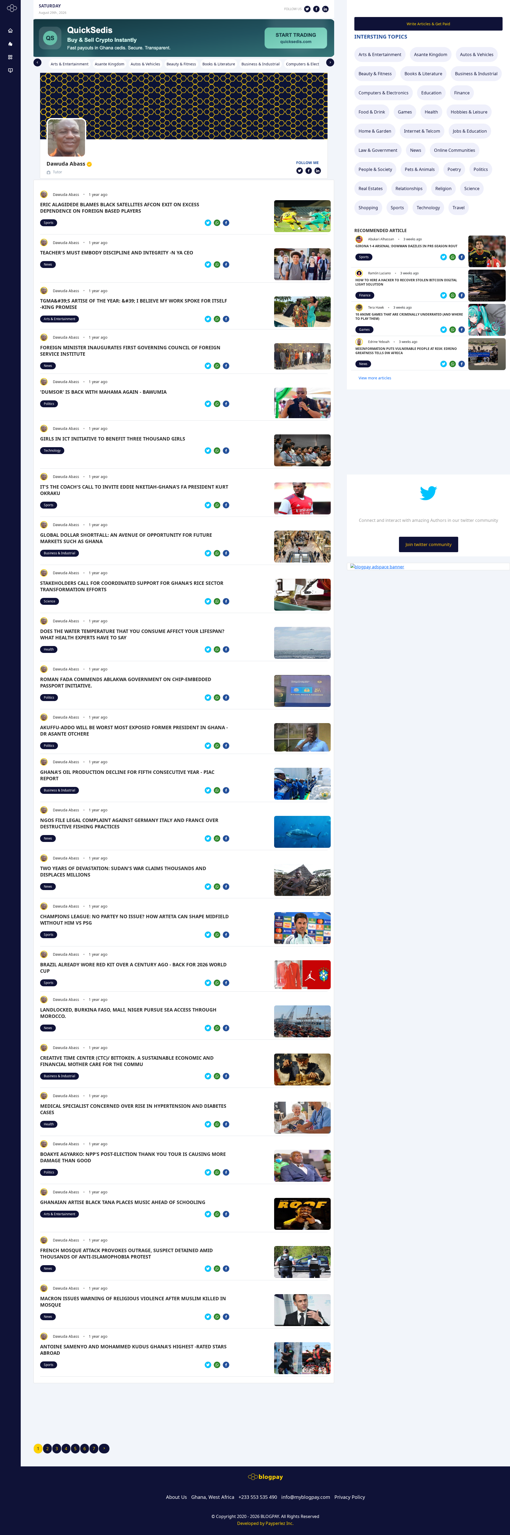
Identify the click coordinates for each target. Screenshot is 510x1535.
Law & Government (378, 150)
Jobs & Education (470, 131)
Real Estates (371, 188)
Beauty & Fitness (375, 74)
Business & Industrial (59, 553)
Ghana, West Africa (212, 1497)
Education (431, 93)
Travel (459, 208)
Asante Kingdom (430, 54)
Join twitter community (429, 544)
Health (49, 649)
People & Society (375, 169)
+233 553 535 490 (258, 1497)
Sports (48, 222)
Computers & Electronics (384, 93)
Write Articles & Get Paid (428, 23)
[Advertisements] (10, 70)
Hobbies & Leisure (469, 112)
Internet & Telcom (422, 131)
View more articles (375, 377)
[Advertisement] (183, 1404)
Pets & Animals (420, 169)
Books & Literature (423, 74)
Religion (443, 188)
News (48, 264)
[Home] (10, 30)
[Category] (10, 57)
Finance (462, 93)
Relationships (409, 188)
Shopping (368, 208)
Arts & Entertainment (59, 319)
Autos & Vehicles (477, 54)
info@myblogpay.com (305, 1497)
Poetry (454, 169)
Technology (52, 450)
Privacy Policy (349, 1497)
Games (405, 112)
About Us (176, 1497)
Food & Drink (372, 112)
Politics (49, 403)
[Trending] (10, 44)
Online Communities (454, 150)
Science (49, 601)
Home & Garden (375, 131)
